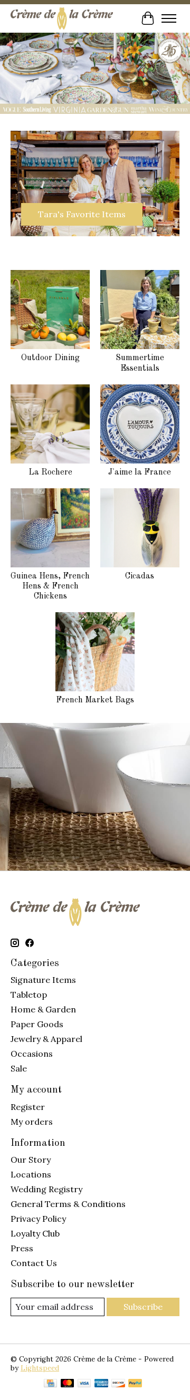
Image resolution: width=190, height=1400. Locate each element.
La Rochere (50, 472)
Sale (19, 1068)
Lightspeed (40, 1368)
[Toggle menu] (168, 18)
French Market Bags (95, 700)
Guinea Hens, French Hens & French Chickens (50, 586)
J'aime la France (139, 472)
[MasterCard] (67, 1384)
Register (28, 1107)
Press (22, 1248)
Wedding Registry (46, 1189)
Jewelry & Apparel (46, 1039)
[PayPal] (135, 1384)
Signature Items (43, 979)
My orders (32, 1121)
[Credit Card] (50, 1384)
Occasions (32, 1053)
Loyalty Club (35, 1233)
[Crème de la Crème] (62, 18)
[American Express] (101, 1384)
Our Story (31, 1159)
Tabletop (29, 994)
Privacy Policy (38, 1218)
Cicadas (139, 576)
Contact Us (34, 1263)
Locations (31, 1174)
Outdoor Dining (50, 358)
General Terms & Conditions (68, 1204)
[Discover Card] (118, 1384)
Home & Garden (43, 1009)
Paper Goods (37, 1024)
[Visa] (84, 1384)
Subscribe (143, 1306)
